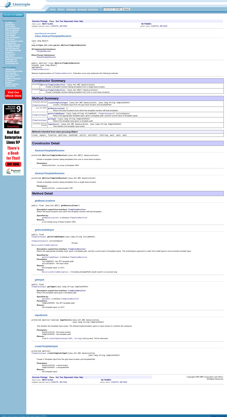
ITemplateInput (39, 105)
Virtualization (10, 69)
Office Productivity (12, 30)
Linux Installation (11, 32)
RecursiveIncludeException (45, 245)
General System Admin (14, 71)
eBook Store (10, 25)
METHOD (63, 26)
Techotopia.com (11, 60)
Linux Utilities (10, 36)
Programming (10, 43)
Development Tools (12, 47)
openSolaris (9, 56)
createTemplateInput (58, 103)
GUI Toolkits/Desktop (13, 50)
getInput (52, 119)
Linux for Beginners (12, 28)
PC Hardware (10, 80)
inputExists (54, 124)
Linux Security (10, 34)
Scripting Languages (13, 45)
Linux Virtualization (12, 37)
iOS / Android (10, 26)
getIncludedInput (56, 114)
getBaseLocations (56, 108)
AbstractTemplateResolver (53, 85)
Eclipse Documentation (14, 58)
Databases (9, 52)
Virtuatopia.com (11, 61)
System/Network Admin (14, 41)
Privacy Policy (10, 86)
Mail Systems (10, 54)
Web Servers (10, 77)
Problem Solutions (12, 84)
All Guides (9, 23)
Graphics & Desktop (12, 79)
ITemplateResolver (44, 51)
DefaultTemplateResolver (46, 57)
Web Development (12, 49)
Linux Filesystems (12, 75)
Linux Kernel (10, 39)
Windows (8, 82)
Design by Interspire (218, 416)
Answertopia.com (11, 63)
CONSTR (54, 26)
